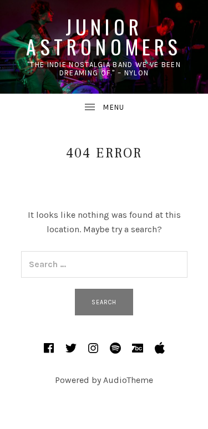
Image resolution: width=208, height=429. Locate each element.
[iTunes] (159, 348)
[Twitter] (71, 348)
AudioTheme (128, 380)
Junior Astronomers (103, 36)
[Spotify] (115, 348)
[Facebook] (48, 348)
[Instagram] (93, 348)
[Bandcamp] (137, 348)
